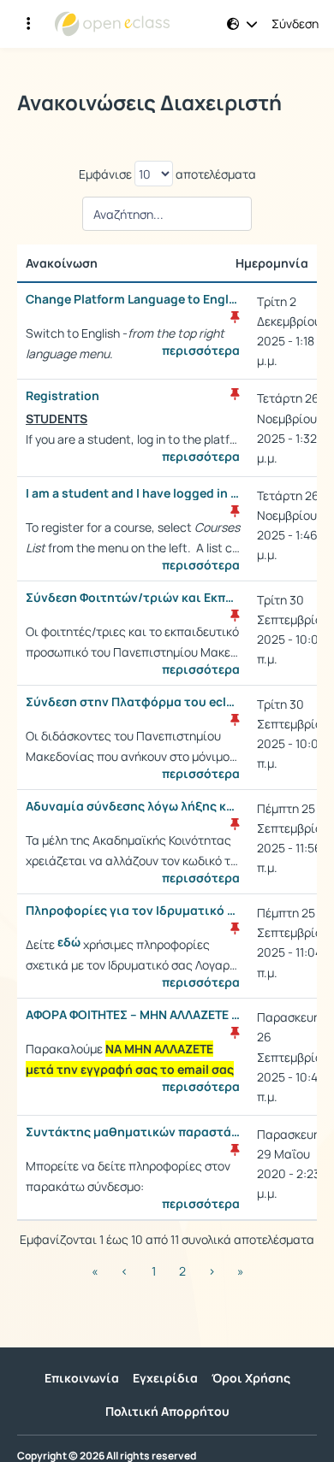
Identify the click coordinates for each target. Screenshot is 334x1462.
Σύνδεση (295, 24)
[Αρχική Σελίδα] (112, 24)
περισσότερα (201, 350)
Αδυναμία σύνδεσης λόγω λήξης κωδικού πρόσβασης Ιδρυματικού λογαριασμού (133, 806)
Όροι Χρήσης (251, 1378)
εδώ (69, 942)
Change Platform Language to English (133, 299)
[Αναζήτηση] (167, 218)
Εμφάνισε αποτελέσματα (167, 174)
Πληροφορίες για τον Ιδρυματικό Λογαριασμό (133, 910)
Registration (62, 396)
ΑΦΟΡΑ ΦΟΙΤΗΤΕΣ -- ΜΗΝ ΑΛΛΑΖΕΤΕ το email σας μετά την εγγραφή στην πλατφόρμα (133, 1015)
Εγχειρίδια (165, 1378)
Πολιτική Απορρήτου (167, 1411)
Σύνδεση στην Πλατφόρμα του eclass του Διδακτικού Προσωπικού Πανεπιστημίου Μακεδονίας (133, 702)
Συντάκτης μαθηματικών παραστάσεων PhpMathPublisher (133, 1132)
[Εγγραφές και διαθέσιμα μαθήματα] (28, 24)
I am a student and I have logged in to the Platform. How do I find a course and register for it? (133, 493)
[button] (242, 24)
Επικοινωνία (82, 1378)
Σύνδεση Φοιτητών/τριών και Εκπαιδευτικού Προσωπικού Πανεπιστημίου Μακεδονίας (133, 597)
